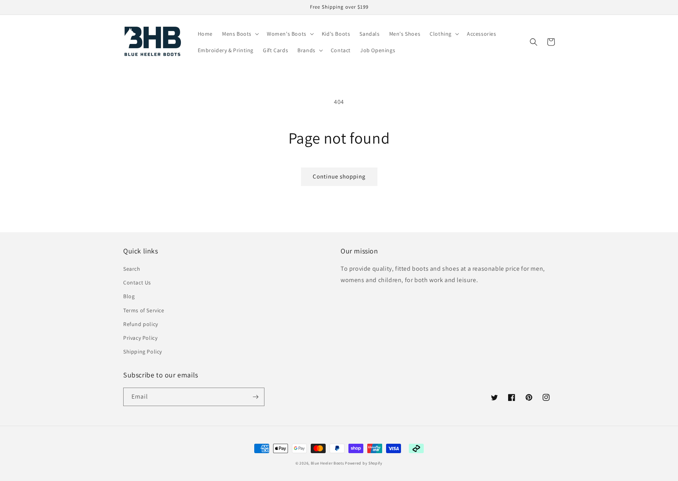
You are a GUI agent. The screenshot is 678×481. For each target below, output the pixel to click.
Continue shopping (339, 176)
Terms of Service (143, 310)
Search (131, 268)
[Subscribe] (255, 397)
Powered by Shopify (364, 463)
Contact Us (137, 282)
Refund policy (140, 324)
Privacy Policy (140, 337)
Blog (129, 296)
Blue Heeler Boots (327, 463)
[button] (239, 34)
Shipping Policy (142, 351)
